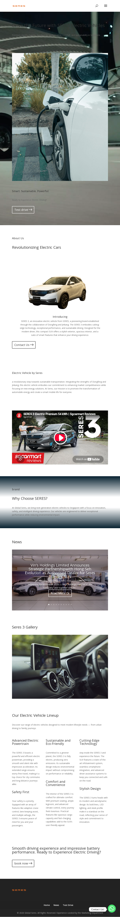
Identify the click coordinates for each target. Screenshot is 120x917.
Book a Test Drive (26, 45)
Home (47, 905)
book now (21, 863)
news (69, 580)
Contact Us (21, 345)
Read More (58, 593)
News (56, 905)
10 (71, 604)
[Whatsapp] (112, 909)
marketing (42, 580)
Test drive (21, 210)
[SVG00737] (60, 698)
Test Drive (68, 905)
